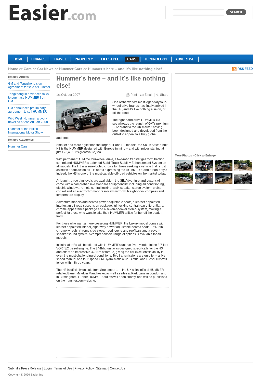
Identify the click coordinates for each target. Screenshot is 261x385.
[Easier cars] (52, 13)
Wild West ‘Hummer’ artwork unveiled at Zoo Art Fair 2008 (28, 120)
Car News (45, 69)
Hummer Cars (70, 69)
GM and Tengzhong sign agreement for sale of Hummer (29, 85)
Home (13, 69)
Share (164, 95)
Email (148, 95)
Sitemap (102, 368)
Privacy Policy (84, 368)
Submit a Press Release (25, 368)
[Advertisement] (130, 39)
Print (133, 95)
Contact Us (117, 368)
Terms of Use (63, 368)
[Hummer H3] (184, 170)
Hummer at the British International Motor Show (25, 130)
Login (48, 368)
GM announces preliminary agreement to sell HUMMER (27, 109)
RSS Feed (245, 69)
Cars (28, 69)
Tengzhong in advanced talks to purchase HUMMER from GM (28, 97)
